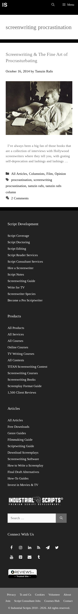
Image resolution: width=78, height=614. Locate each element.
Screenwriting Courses (23, 373)
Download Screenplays (23, 452)
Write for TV (16, 287)
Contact (68, 600)
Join (7, 600)
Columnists (36, 174)
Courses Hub (52, 600)
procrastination (21, 180)
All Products (16, 328)
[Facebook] (11, 548)
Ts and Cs (25, 594)
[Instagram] (20, 548)
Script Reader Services (23, 255)
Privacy (11, 594)
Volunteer (54, 594)
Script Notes (16, 274)
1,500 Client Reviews (22, 392)
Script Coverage (18, 236)
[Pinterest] (20, 557)
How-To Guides (18, 478)
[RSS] (38, 548)
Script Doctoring (19, 242)
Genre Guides (17, 433)
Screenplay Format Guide (25, 386)
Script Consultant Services (25, 261)
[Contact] (29, 557)
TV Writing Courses (21, 354)
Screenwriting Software (23, 459)
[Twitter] (57, 548)
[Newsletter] (47, 548)
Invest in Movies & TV (23, 485)
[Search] (61, 518)
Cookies (40, 594)
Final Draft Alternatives (23, 472)
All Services (16, 334)
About (67, 594)
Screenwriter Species (22, 294)
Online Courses (18, 347)
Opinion (60, 174)
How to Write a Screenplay (25, 465)
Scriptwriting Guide (21, 446)
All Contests (16, 360)
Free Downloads (18, 427)
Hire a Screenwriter (21, 268)
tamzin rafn (36, 186)
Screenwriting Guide (21, 281)
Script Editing (17, 248)
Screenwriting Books (22, 379)
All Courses (15, 341)
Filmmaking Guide (20, 439)
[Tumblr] (38, 557)
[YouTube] (11, 557)
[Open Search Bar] (53, 5)
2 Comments (20, 198)
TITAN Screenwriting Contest (27, 366)
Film (49, 174)
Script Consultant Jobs (27, 600)
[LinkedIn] (29, 548)
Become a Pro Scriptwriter (25, 300)
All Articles (19, 174)
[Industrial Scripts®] (5, 5)
